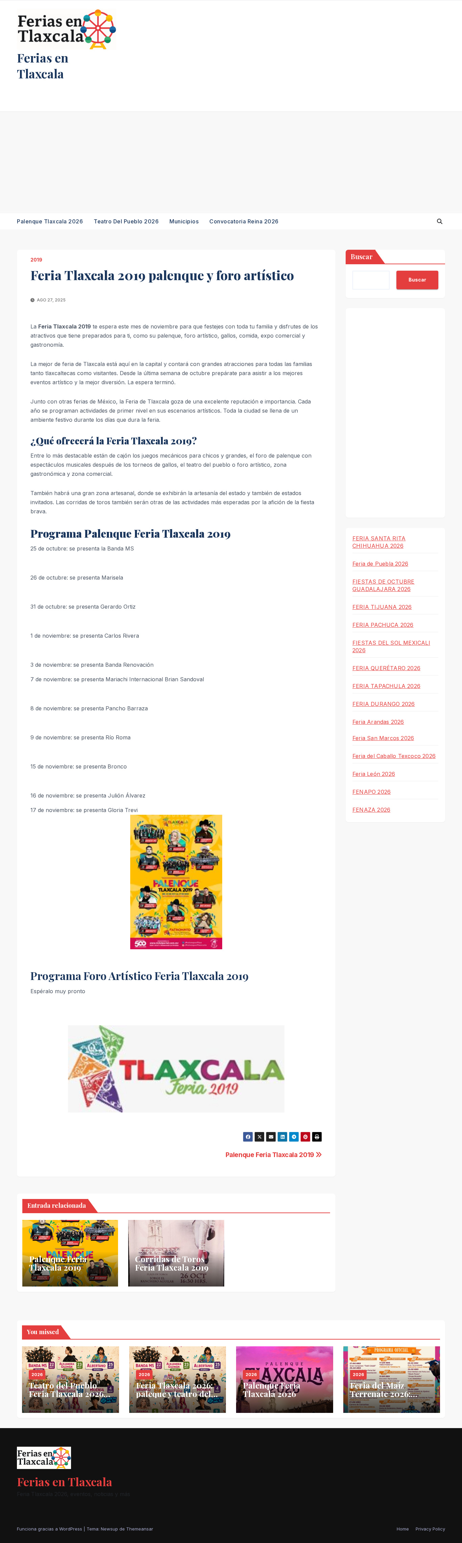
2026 (37, 1374)
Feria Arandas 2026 (378, 721)
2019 (36, 260)
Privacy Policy (430, 1529)
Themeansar (139, 1529)
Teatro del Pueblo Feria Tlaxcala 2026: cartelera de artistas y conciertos (70, 1398)
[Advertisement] (231, 162)
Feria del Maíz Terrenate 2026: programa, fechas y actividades (386, 1398)
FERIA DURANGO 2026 (383, 704)
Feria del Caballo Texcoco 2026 (394, 756)
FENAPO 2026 (371, 791)
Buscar (362, 256)
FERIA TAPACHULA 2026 (386, 686)
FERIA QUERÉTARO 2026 (386, 668)
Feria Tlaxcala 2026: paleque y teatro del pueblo (174, 1393)
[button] (439, 221)
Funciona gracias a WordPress (50, 1529)
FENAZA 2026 (371, 809)
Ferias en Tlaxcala (42, 65)
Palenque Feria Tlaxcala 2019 (271, 1155)
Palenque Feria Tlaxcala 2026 (271, 1389)
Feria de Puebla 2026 (380, 563)
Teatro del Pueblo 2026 (126, 221)
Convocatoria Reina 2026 (244, 221)
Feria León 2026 (373, 773)
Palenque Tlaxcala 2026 (50, 221)
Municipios (184, 221)
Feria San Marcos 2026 (383, 738)
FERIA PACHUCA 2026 (383, 624)
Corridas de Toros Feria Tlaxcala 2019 (172, 1263)
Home (403, 1529)
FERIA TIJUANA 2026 (382, 607)
